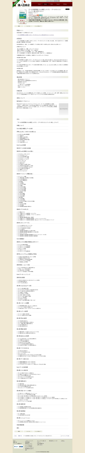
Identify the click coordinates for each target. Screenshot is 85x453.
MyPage (65, 4)
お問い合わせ (39, 444)
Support (58, 4)
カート (47, 0)
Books (45, 4)
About (52, 4)
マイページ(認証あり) (17, 443)
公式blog (62, 440)
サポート (39, 442)
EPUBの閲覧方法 (40, 443)
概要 (19, 26)
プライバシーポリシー (29, 447)
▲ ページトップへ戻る (65, 435)
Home (39, 4)
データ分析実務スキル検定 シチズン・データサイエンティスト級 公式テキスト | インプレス (36, 34)
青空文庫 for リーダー (53, 440)
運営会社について (28, 443)
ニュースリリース (28, 444)
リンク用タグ (37, 26)
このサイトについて (29, 440)
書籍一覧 (20, 435)
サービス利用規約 (28, 446)
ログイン (51, 0)
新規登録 (55, 0)
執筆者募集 (27, 442)
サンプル (28, 26)
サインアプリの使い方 (41, 440)
